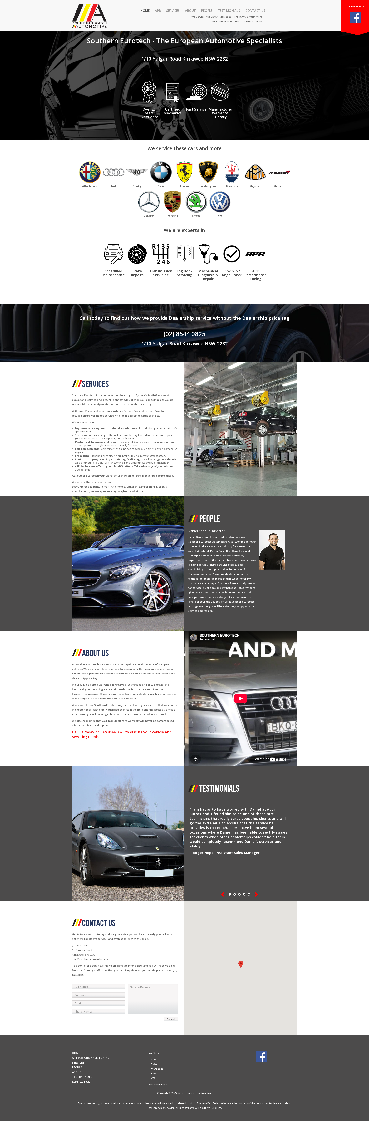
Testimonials (229, 11)
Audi (208, 16)
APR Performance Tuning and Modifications (236, 21)
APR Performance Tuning (91, 1057)
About (190, 11)
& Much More (254, 16)
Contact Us (255, 11)
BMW (215, 16)
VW (244, 16)
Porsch (237, 16)
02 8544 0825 (356, 6)
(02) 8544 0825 (80, 945)
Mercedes (226, 16)
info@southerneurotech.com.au (91, 959)
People (206, 11)
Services (173, 11)
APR (158, 11)
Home (145, 11)
